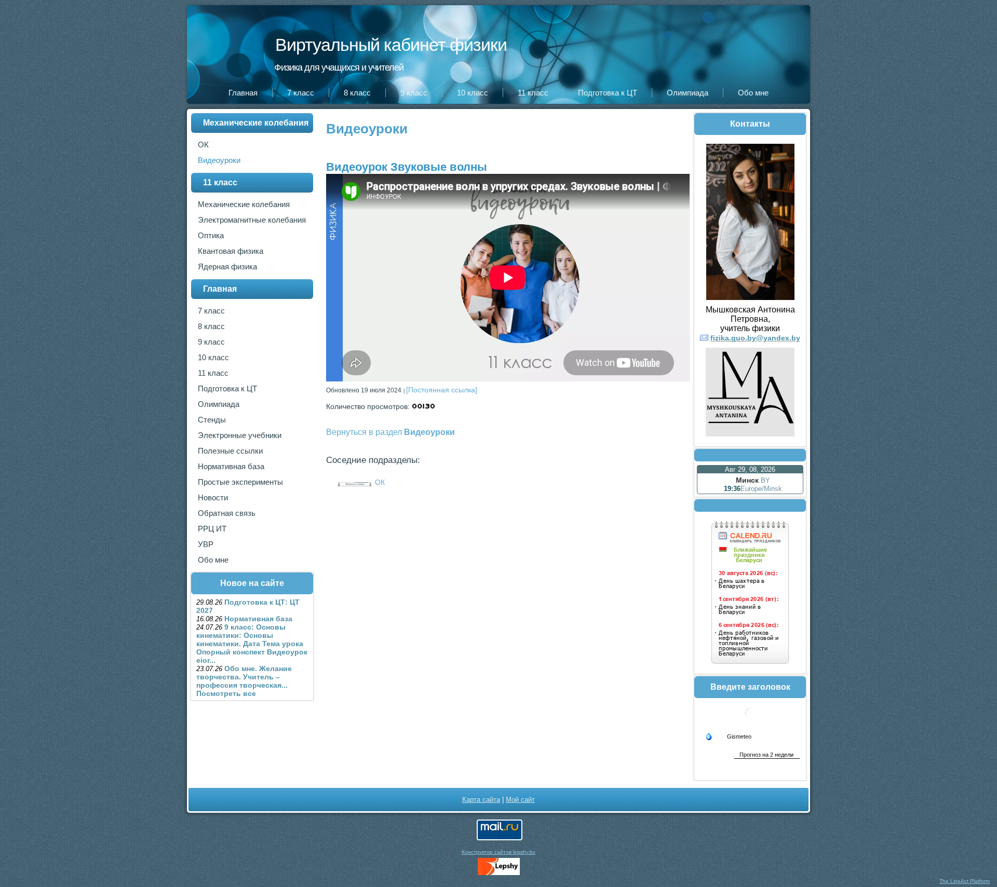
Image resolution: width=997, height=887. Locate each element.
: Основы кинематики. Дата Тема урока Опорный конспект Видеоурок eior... (251, 643)
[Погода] (728, 735)
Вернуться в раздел (390, 431)
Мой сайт (520, 799)
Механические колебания (255, 122)
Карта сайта (481, 799)
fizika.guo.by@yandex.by (755, 338)
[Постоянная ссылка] (441, 390)
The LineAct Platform (964, 881)
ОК (380, 482)
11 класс (220, 182)
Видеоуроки (367, 129)
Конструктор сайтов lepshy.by (498, 852)
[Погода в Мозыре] (750, 722)
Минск (747, 480)
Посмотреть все (226, 693)
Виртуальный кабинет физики (391, 44)
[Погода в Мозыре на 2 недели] (767, 754)
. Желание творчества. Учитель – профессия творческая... (244, 676)
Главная (220, 288)
